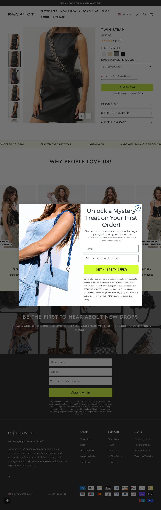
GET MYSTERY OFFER (111, 269)
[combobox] (89, 258)
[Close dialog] (138, 208)
